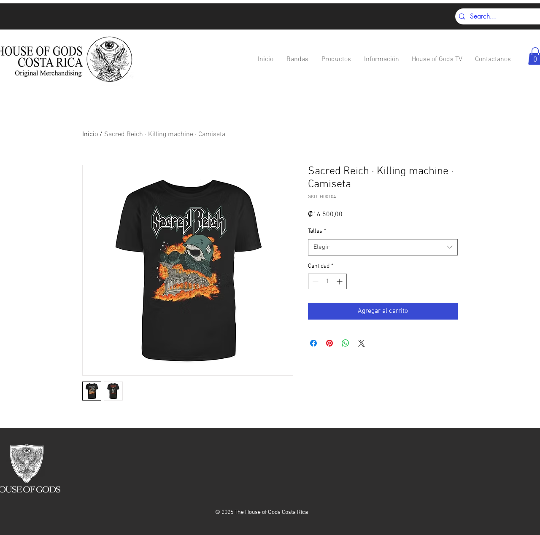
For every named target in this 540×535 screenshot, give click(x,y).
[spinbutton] (327, 281)
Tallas (317, 231)
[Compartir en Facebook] (313, 343)
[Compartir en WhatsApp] (345, 343)
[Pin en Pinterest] (329, 343)
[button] (297, 59)
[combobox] (383, 247)
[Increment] (340, 281)
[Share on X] (361, 343)
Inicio (90, 134)
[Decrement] (314, 281)
